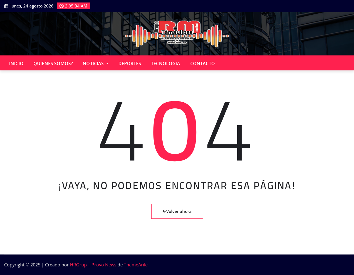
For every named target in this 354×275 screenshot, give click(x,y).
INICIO (16, 63)
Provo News (104, 265)
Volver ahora (179, 211)
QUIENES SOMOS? (53, 63)
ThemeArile (136, 265)
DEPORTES (129, 63)
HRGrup (78, 265)
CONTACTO (202, 63)
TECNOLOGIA (165, 63)
